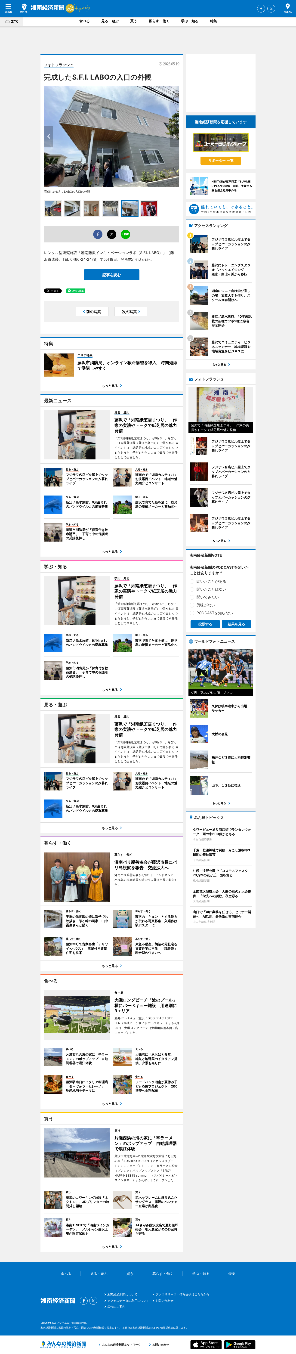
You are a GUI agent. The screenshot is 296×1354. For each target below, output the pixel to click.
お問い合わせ (164, 1300)
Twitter (271, 8)
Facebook (261, 8)
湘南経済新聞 (42, 8)
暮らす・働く (159, 21)
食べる (84, 21)
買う (133, 21)
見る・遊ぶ (110, 21)
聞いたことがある (211, 581)
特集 (213, 21)
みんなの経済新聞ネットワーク (63, 1344)
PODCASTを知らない (215, 613)
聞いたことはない (211, 589)
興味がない (206, 605)
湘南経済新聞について (122, 1294)
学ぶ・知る (189, 21)
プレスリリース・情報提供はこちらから (182, 1294)
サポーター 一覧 (221, 160)
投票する (205, 624)
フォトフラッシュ (59, 64)
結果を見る (236, 624)
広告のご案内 (116, 1306)
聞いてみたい (208, 597)
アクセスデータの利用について (128, 1300)
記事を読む (111, 275)
